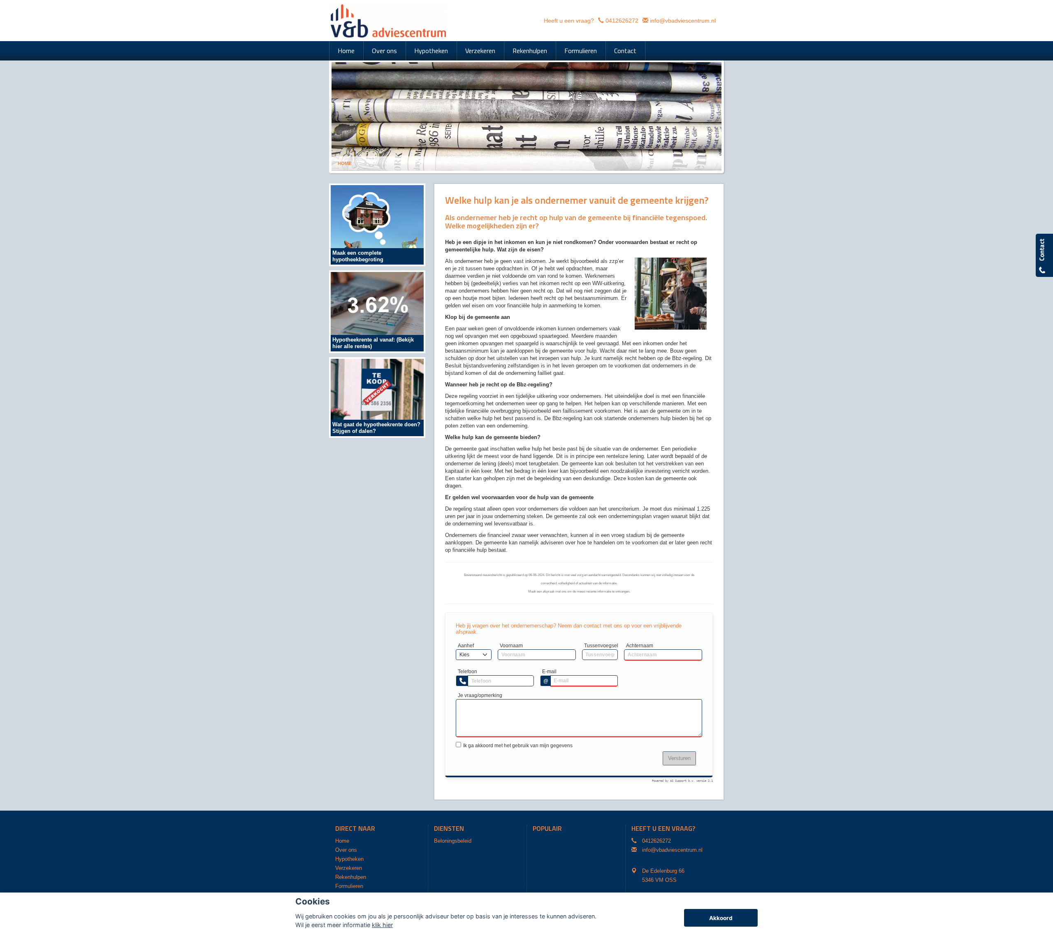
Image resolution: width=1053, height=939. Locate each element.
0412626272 (621, 20)
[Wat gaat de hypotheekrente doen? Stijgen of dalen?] (377, 397)
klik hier (382, 924)
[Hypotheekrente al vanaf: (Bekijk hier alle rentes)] (377, 311)
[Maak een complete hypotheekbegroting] (377, 224)
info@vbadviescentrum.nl (683, 20)
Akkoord (721, 918)
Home (344, 163)
